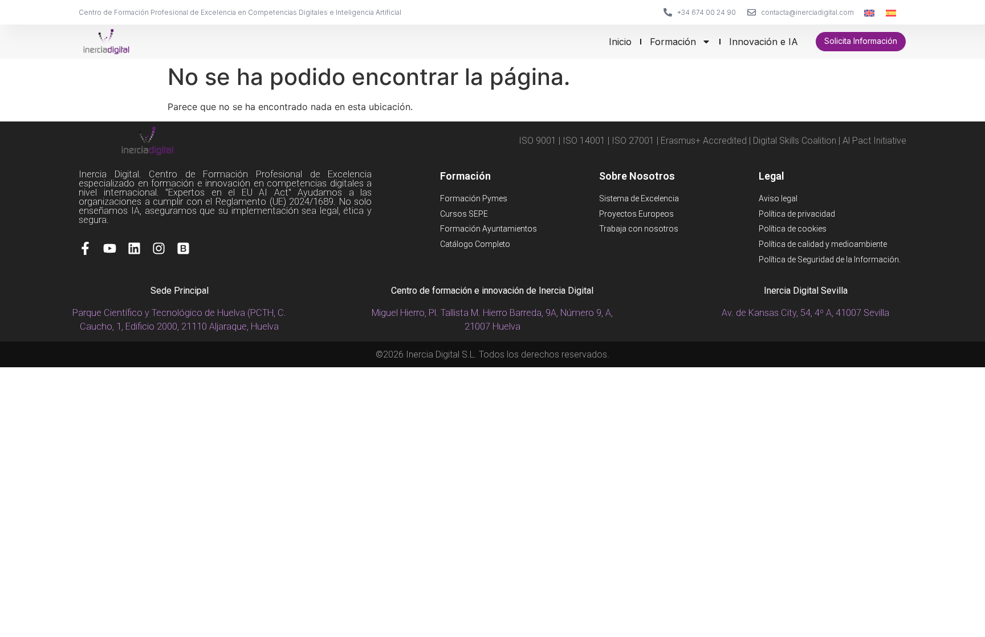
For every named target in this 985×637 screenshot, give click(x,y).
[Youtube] (109, 248)
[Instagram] (158, 248)
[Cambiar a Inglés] (869, 12)
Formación (673, 41)
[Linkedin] (134, 248)
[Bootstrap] (183, 248)
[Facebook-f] (85, 248)
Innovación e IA (763, 41)
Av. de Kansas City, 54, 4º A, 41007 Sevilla (805, 312)
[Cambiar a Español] (891, 12)
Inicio (620, 41)
